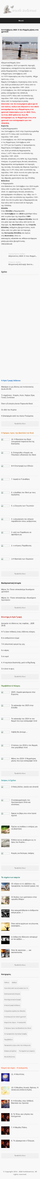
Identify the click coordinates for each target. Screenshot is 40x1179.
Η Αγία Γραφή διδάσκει (12, 1005)
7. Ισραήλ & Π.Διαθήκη (20, 479)
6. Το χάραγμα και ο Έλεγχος (22, 1141)
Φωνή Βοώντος (9, 1057)
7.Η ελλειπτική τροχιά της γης (13, 644)
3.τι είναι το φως (7, 669)
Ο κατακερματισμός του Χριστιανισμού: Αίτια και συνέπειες (21, 802)
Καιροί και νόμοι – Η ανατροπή (15, 1022)
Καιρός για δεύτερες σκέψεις (22, 853)
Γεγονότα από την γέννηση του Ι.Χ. (16, 988)
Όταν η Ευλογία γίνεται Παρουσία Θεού (17, 404)
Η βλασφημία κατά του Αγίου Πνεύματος (17, 416)
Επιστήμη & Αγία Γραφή (12, 1000)
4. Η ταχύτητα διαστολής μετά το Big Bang (18, 663)
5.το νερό (5, 656)
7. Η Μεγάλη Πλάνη (19, 1127)
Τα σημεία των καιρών (27, 1051)
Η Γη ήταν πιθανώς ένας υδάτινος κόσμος (18, 632)
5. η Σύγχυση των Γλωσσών (22, 506)
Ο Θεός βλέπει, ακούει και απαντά (24, 787)
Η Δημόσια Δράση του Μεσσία (14, 1011)
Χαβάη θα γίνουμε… (19, 732)
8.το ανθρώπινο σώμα (10, 638)
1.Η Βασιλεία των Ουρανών (22, 559)
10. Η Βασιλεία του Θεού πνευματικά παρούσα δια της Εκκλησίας (22, 441)
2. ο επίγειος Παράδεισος (21, 546)
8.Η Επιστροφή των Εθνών (22, 466)
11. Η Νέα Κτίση (17, 1074)
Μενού (21, 21)
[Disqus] (20, 300)
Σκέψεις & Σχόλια (10, 1051)
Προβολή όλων (19, 423)
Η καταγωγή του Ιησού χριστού (15, 1017)
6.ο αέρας (5, 650)
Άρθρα (14, 982)
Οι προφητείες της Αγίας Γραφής (15, 1034)
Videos (6, 982)
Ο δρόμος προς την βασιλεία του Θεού (17, 1028)
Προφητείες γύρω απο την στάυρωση (17, 1045)
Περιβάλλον (8, 1040)
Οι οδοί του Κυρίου (9, 410)
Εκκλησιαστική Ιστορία (12, 994)
